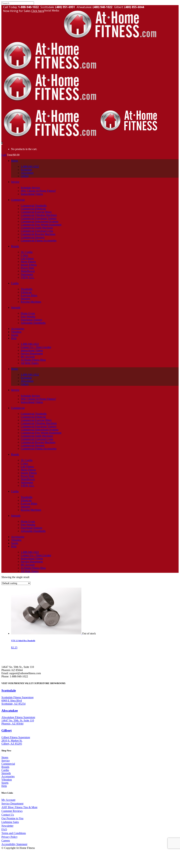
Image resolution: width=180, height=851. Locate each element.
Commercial (8, 763)
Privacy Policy (9, 836)
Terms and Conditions (13, 833)
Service (5, 760)
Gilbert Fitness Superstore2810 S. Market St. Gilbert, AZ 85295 (15, 740)
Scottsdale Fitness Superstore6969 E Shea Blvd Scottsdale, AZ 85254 (17, 700)
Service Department (12, 803)
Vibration (6, 779)
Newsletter (7, 825)
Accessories (8, 776)
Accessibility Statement (14, 844)
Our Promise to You (12, 818)
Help (4, 785)
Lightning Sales (10, 822)
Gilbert (6, 730)
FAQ (4, 829)
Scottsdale (8, 690)
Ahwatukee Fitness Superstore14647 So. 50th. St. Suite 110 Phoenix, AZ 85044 (18, 720)
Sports (4, 782)
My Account (8, 799)
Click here (37, 11)
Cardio (5, 770)
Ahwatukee (9, 710)
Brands (5, 766)
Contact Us (7, 814)
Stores (4, 757)
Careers (5, 840)
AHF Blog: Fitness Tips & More (19, 807)
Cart (4, 154)
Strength (6, 773)
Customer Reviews (11, 810)
